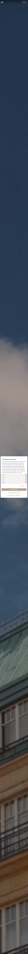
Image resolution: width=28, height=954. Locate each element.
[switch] (26, 477)
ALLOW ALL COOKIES (14, 489)
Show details (21, 485)
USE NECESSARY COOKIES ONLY (14, 495)
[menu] (2, 2)
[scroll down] (14, 950)
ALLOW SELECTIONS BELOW (14, 492)
